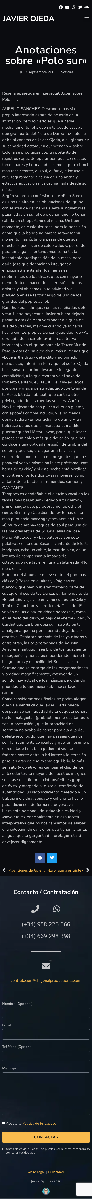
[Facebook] (61, 7)
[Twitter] (80, 7)
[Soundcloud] (86, 7)
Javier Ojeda (28, 19)
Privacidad (56, 1172)
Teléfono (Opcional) (18, 1047)
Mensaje (9, 1069)
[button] (86, 18)
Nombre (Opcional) (17, 1004)
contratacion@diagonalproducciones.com (46, 980)
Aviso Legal (36, 1172)
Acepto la (31, 1123)
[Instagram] (74, 7)
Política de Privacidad (39, 1123)
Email (6, 1025)
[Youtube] (67, 7)
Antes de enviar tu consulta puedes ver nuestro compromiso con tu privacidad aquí (48, 1151)
